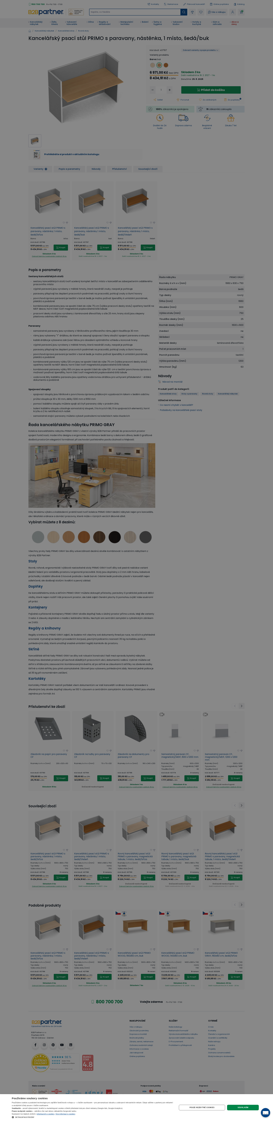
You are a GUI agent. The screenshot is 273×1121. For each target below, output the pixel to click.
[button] (92, 1117)
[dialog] (136, 1107)
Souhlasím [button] (243, 1107)
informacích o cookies (45, 1114)
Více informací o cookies (65, 1114)
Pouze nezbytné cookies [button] (202, 1107)
